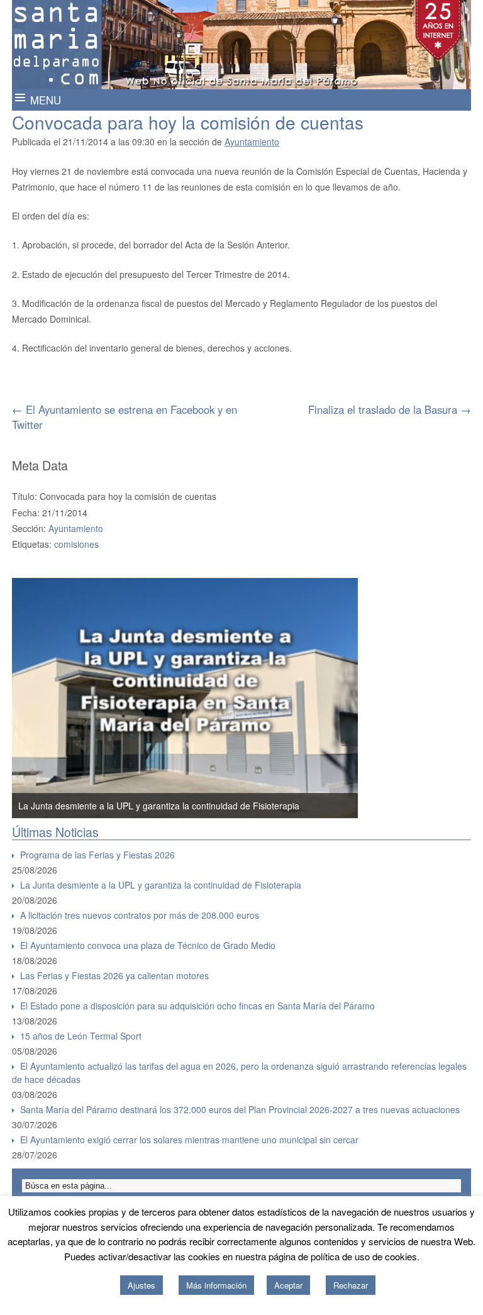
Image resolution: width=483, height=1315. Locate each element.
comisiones (76, 544)
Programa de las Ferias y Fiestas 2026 (97, 854)
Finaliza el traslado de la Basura (389, 409)
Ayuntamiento (252, 141)
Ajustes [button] (141, 1285)
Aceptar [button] (288, 1285)
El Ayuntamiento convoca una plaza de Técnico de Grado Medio (147, 945)
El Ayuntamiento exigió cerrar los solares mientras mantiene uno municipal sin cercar (189, 1139)
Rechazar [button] (350, 1285)
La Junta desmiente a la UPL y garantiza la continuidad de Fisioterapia (158, 805)
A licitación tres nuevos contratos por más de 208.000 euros (139, 915)
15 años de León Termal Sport (81, 1035)
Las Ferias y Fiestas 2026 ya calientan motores (114, 975)
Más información (216, 1285)
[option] (185, 698)
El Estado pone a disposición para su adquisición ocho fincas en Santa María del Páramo (197, 1005)
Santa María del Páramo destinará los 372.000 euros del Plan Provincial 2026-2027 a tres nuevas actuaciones (240, 1109)
